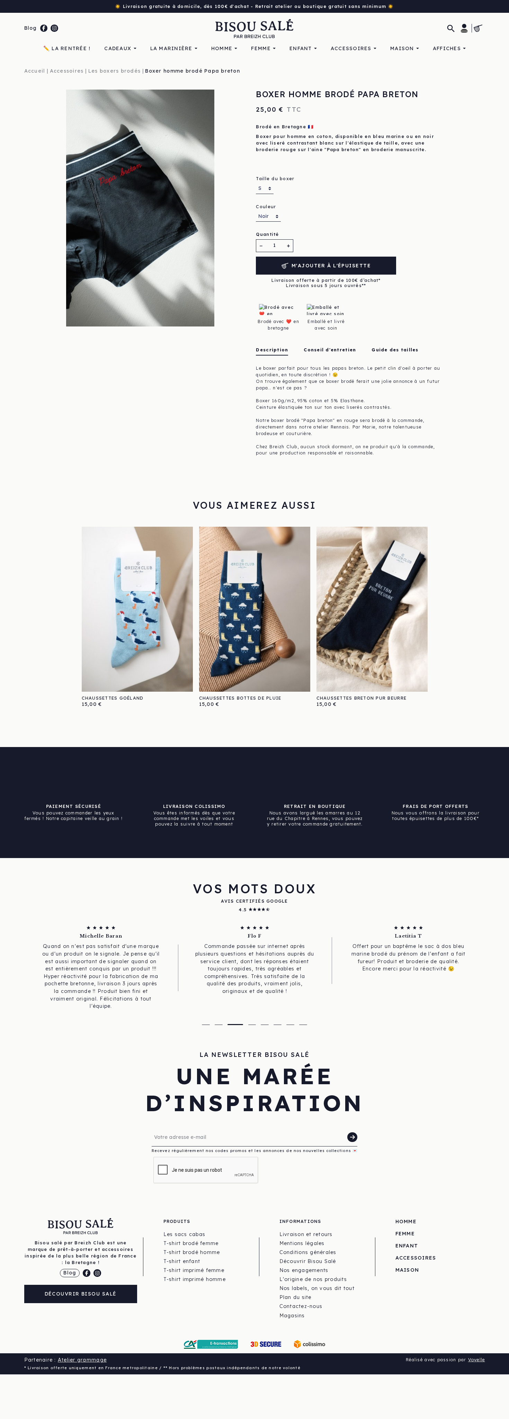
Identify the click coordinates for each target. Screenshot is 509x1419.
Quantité (267, 234)
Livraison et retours (306, 1234)
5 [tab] (265, 1024)
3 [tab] (235, 1024)
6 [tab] (278, 1024)
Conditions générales (308, 1252)
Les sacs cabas (184, 1234)
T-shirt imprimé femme (193, 1270)
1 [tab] (206, 1024)
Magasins (292, 1315)
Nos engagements (304, 1270)
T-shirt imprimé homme (194, 1279)
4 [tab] (252, 1024)
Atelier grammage (82, 1360)
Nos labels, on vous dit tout (317, 1288)
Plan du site (295, 1297)
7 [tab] (290, 1024)
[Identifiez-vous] (464, 28)
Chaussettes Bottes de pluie (240, 698)
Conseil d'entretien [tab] (330, 349)
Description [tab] (272, 349)
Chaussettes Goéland (113, 698)
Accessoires (415, 1258)
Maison (407, 1270)
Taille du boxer (275, 178)
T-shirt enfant (181, 1261)
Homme (406, 1221)
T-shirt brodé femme (191, 1243)
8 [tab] (303, 1024)
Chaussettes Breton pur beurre (361, 698)
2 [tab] (219, 1024)
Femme (405, 1234)
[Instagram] (54, 28)
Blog (30, 28)
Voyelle (476, 1359)
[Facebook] (44, 28)
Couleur (266, 206)
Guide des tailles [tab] (395, 349)
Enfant (406, 1246)
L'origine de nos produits (313, 1279)
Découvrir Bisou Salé (81, 1294)
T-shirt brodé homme (191, 1252)
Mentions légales (302, 1243)
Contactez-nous (301, 1306)
